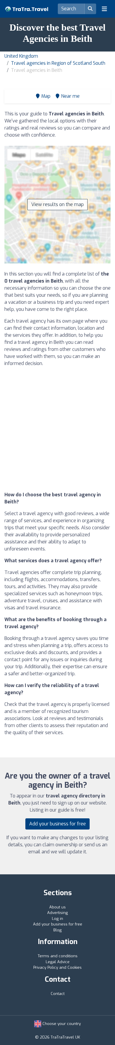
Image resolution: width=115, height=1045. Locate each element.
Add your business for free (57, 824)
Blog (57, 930)
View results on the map (57, 204)
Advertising (57, 912)
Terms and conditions (58, 955)
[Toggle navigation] (104, 9)
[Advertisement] (57, 429)
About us (57, 907)
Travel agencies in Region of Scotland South (58, 63)
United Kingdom (21, 56)
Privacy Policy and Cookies (57, 967)
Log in (57, 918)
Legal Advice (58, 961)
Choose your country (61, 1023)
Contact (58, 993)
